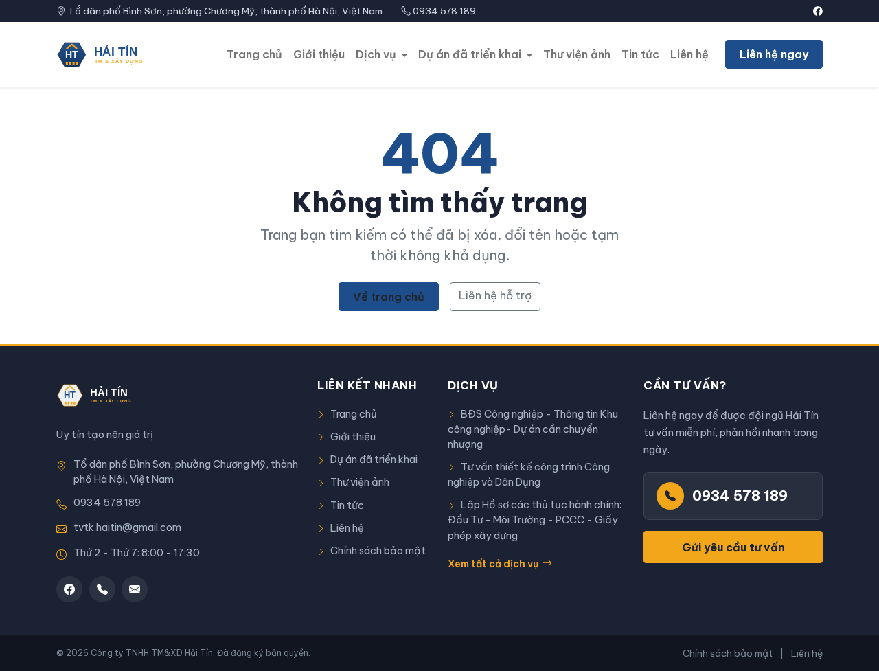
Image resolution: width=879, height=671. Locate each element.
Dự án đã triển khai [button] (471, 54)
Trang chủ (254, 54)
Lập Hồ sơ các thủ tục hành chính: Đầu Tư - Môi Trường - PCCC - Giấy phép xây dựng (534, 519)
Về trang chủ (388, 297)
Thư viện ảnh (576, 54)
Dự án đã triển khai (374, 459)
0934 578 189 (444, 11)
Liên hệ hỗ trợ (495, 295)
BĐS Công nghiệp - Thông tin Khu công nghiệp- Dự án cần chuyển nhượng (533, 429)
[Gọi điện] (102, 589)
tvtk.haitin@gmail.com (127, 527)
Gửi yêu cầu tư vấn (733, 547)
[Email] (135, 589)
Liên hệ (689, 54)
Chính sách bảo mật (378, 550)
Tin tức (640, 54)
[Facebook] (69, 589)
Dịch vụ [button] (377, 54)
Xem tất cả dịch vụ (493, 564)
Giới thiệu (319, 54)
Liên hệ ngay (774, 54)
